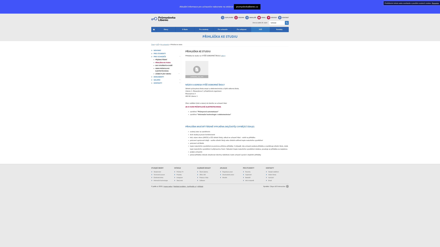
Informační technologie (161, 180)
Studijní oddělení (273, 172)
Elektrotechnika (158, 177)
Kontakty (279, 29)
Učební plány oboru (163, 74)
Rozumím (435, 3)
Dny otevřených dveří (163, 65)
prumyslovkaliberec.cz (247, 6)
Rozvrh (241, 18)
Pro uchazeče (222, 29)
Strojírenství (157, 172)
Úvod (153, 44)
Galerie (157, 80)
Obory (166, 29)
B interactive (280, 186)
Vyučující (271, 177)
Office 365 (202, 175)
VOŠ (260, 29)
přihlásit (200, 186)
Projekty (179, 175)
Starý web (180, 180)
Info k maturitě (249, 180)
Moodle (224, 177)
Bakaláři (252, 18)
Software (202, 180)
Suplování (229, 18)
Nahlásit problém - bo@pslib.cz (185, 186)
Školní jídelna (203, 172)
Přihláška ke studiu (163, 63)
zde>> (223, 56)
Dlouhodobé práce (228, 175)
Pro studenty (203, 29)
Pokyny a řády (203, 177)
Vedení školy (272, 175)
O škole (185, 29)
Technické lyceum (159, 175)
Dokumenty (159, 77)
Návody (274, 18)
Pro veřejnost (241, 29)
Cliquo (272, 186)
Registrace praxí (227, 172)
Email (263, 18)
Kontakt (285, 18)
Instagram (180, 177)
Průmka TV (180, 172)
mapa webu (168, 186)
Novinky (157, 50)
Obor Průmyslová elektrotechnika (162, 69)
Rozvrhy (247, 172)
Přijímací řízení (161, 60)
